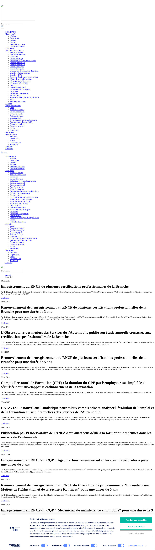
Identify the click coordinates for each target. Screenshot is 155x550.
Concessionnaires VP (17, 65)
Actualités (13, 136)
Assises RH (14, 130)
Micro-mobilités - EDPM (19, 83)
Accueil (8, 275)
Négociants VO (15, 85)
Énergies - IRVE (16, 75)
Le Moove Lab (15, 142)
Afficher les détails (135, 545)
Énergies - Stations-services (20, 73)
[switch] (66, 545)
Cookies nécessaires (136, 533)
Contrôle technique (17, 67)
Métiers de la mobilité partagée (21, 79)
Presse (12, 140)
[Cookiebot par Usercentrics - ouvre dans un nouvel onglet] (15, 545)
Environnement (15, 118)
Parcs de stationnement (18, 87)
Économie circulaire (17, 124)
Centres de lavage (16, 59)
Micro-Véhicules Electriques (20, 81)
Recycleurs (14, 91)
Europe (12, 128)
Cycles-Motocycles (17, 69)
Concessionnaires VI (17, 63)
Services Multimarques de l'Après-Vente (24, 97)
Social (12, 108)
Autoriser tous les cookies (136, 520)
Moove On (14, 145)
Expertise (13, 105)
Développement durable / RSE (21, 122)
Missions (13, 36)
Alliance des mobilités (18, 54)
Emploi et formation (17, 112)
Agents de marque (16, 52)
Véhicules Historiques (18, 102)
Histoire (13, 42)
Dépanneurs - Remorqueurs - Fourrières (24, 71)
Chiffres (13, 40)
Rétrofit (12, 99)
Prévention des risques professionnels (23, 120)
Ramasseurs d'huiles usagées (20, 89)
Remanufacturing (16, 95)
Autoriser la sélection (136, 527)
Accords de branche (17, 110)
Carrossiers (14, 57)
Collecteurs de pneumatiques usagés (23, 61)
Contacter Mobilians (17, 46)
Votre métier (14, 49)
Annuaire (9, 148)
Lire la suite (5, 298)
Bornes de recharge (17, 126)
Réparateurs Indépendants (19, 93)
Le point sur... (15, 138)
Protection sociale (16, 114)
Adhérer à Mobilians (17, 44)
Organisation (14, 38)
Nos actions (11, 133)
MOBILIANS (10, 33)
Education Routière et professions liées (24, 77)
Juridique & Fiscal (16, 116)
